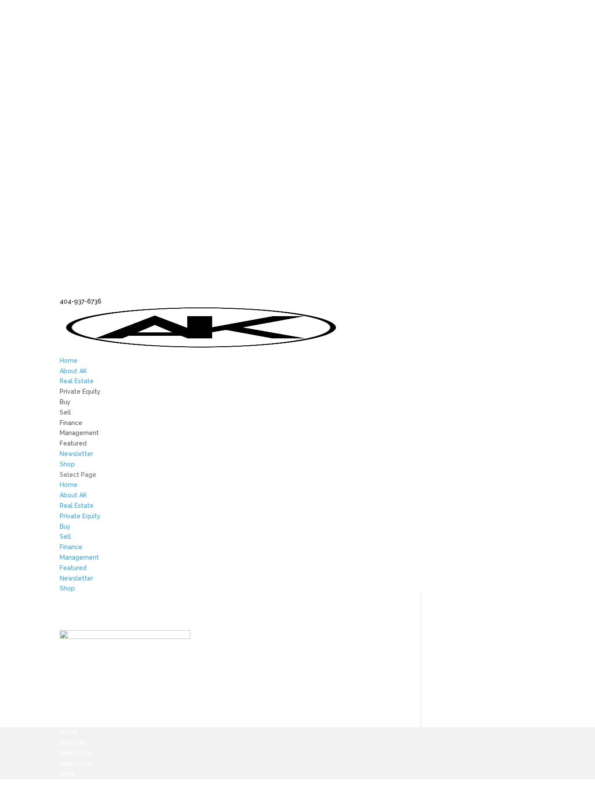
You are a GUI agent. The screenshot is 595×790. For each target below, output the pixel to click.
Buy (65, 401)
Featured (73, 443)
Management (79, 432)
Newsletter (76, 453)
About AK (73, 371)
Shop (67, 464)
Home (69, 360)
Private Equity (80, 391)
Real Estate (77, 381)
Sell (65, 412)
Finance (71, 422)
